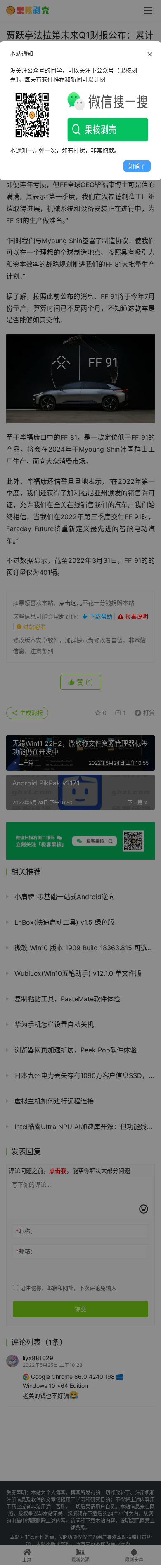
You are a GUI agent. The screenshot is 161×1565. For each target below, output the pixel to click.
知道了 (137, 165)
